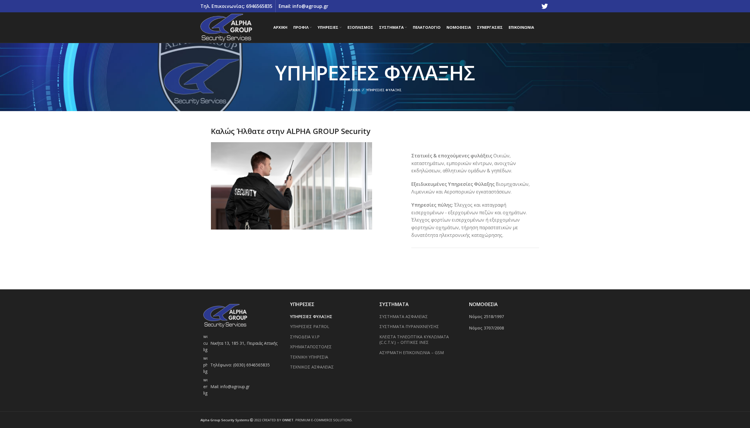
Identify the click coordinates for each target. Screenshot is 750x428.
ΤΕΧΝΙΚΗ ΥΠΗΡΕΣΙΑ (309, 357)
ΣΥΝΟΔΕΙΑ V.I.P (305, 336)
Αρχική (354, 90)
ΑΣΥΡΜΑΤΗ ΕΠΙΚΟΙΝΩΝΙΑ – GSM (411, 352)
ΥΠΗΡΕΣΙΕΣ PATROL (309, 326)
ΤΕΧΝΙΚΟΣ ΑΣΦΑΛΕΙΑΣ (312, 367)
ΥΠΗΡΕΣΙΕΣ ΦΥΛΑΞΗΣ (311, 316)
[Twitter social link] (545, 6)
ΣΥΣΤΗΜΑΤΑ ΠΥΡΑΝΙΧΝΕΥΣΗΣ (409, 326)
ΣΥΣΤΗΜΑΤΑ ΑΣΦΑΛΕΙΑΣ (403, 316)
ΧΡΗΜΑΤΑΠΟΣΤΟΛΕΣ (311, 346)
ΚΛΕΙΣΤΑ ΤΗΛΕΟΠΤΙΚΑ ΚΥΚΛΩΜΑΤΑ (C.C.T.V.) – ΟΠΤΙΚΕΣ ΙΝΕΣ (414, 339)
